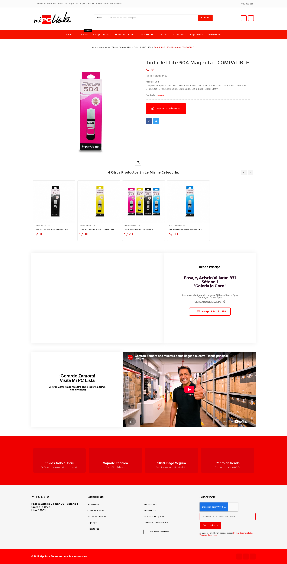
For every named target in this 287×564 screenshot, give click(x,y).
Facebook (149, 121)
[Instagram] (246, 557)
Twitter (156, 121)
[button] (245, 3)
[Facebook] (253, 557)
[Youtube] (239, 557)
